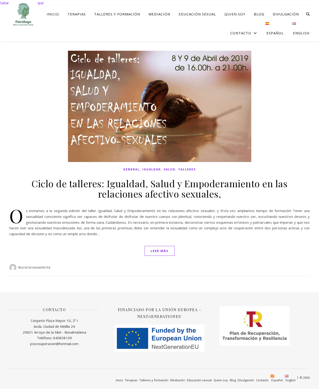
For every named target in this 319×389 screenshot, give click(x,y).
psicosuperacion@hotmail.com (54, 343)
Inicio (53, 14)
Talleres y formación (117, 14)
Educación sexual (197, 14)
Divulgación (286, 14)
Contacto (240, 33)
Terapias (76, 14)
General (131, 169)
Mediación (159, 14)
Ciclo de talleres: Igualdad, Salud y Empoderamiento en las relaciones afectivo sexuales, (159, 188)
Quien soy (234, 14)
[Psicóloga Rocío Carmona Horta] (23, 14)
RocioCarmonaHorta (34, 267)
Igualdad (151, 169)
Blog (259, 14)
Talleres (187, 169)
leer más (160, 251)
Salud (169, 169)
